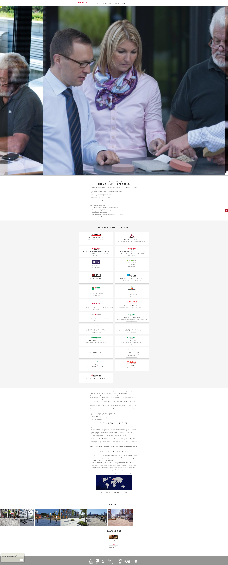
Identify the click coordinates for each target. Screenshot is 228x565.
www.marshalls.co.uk (96, 309)
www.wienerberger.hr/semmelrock (131, 344)
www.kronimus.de (132, 282)
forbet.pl (131, 296)
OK (21, 559)
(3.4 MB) (111, 547)
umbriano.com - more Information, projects (114, 492)
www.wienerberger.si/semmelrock (96, 355)
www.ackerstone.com (131, 243)
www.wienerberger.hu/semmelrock (96, 332)
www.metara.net (131, 308)
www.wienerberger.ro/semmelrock (131, 357)
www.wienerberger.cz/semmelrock (131, 332)
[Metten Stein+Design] (82, 3)
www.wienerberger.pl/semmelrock (96, 344)
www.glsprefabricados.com (96, 281)
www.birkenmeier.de (96, 255)
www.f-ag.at (96, 320)
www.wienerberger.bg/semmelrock (96, 369)
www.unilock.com (132, 368)
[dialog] (12, 557)
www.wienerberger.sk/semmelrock (131, 321)
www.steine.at (96, 381)
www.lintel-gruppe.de (96, 295)
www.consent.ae (96, 269)
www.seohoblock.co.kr (131, 266)
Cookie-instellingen (6, 559)
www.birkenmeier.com (131, 255)
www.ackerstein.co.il (96, 240)
